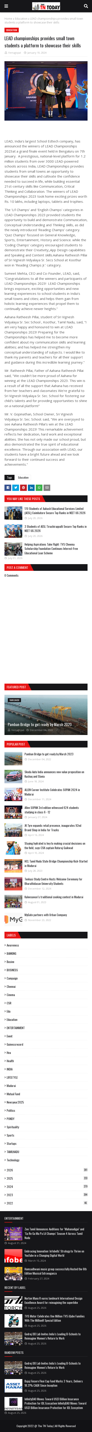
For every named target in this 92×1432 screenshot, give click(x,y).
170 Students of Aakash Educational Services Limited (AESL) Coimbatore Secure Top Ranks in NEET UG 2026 (55, 510)
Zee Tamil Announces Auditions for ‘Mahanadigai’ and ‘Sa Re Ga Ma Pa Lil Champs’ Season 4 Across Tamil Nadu (54, 1233)
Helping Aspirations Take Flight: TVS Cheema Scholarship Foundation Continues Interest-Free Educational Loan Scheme (51, 548)
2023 (47, 1195)
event (10, 1036)
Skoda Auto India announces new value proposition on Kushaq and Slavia (54, 774)
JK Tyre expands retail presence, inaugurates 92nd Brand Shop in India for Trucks (53, 827)
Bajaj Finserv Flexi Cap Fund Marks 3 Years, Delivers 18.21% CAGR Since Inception (54, 1383)
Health (10, 1061)
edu (8, 1011)
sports (10, 1135)
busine (10, 961)
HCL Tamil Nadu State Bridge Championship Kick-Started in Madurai (56, 863)
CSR (9, 1003)
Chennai (11, 986)
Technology (13, 1160)
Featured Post (16, 687)
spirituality (13, 1127)
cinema (11, 994)
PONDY (11, 1118)
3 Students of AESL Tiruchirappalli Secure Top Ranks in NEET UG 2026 (56, 528)
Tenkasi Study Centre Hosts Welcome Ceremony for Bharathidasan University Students (53, 881)
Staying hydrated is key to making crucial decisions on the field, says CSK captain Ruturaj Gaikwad (55, 845)
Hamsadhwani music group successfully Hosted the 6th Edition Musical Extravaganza (56, 1271)
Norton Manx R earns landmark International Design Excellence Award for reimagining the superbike (53, 1300)
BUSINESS (12, 970)
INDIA (10, 1069)
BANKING (11, 953)
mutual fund (13, 1094)
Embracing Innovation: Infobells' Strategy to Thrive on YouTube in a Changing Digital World (54, 1253)
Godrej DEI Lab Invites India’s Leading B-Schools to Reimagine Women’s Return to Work (53, 1336)
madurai (11, 1085)
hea (9, 1052)
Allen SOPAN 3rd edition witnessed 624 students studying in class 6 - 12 (52, 809)
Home (8, 19)
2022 (47, 1203)
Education (21, 19)
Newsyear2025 (15, 1102)
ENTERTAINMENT (16, 1028)
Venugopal (14, 52)
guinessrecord (15, 1044)
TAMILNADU (13, 1151)
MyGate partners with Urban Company (46, 915)
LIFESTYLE (12, 1077)
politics (11, 1110)
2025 (47, 1178)
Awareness (13, 945)
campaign (12, 978)
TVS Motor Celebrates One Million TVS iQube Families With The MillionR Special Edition (55, 1318)
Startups (12, 1143)
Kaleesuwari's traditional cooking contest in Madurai (54, 897)
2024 (47, 1186)
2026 (47, 1170)
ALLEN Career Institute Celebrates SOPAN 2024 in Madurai (52, 791)
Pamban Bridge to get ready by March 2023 (39, 724)
